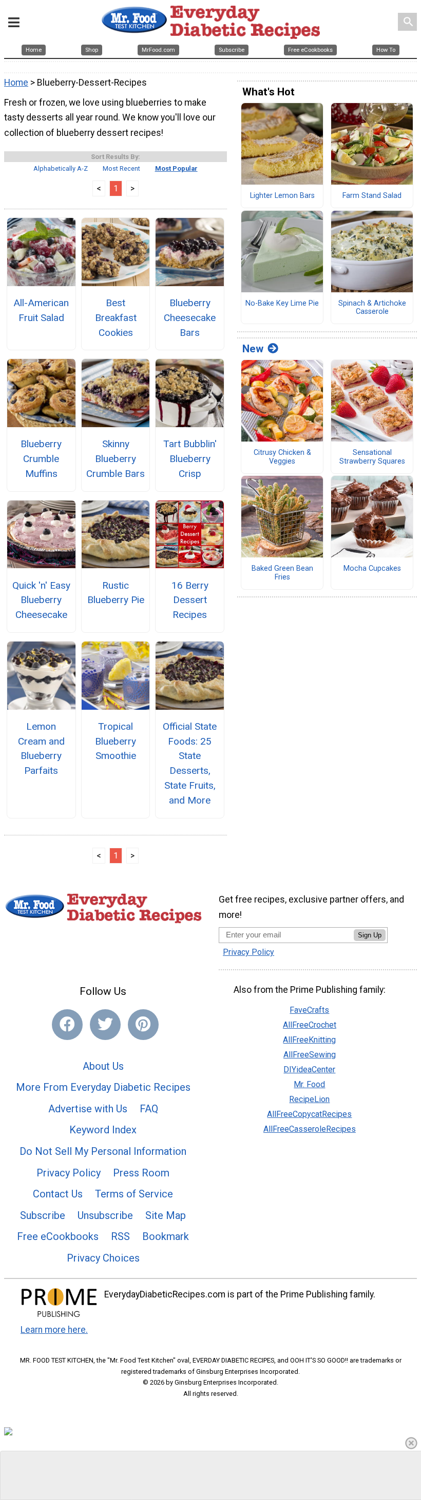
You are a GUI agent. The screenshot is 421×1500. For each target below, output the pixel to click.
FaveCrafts (309, 1010)
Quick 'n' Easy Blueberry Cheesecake (41, 600)
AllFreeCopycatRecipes (309, 1114)
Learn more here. (54, 1330)
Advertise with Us (87, 1109)
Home (16, 82)
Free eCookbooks (58, 1236)
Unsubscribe (105, 1215)
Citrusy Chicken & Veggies (282, 457)
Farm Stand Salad (371, 196)
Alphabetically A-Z (60, 168)
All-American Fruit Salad (41, 310)
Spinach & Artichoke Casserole (372, 307)
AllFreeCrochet (309, 1025)
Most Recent (121, 168)
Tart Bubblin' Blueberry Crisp (190, 458)
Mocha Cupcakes (372, 569)
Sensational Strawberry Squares (372, 457)
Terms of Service (134, 1194)
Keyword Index (103, 1130)
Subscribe (42, 1215)
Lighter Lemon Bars (282, 196)
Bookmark (165, 1236)
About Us (103, 1066)
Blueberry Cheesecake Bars (190, 317)
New (252, 349)
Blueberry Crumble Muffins (41, 458)
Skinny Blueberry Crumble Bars (115, 458)
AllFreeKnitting (309, 1040)
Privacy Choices (103, 1258)
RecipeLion (309, 1099)
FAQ (149, 1109)
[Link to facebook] (67, 1024)
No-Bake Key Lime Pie (282, 303)
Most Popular (176, 168)
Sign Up (369, 935)
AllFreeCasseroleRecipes (309, 1129)
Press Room (141, 1173)
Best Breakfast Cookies (116, 317)
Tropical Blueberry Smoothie (115, 741)
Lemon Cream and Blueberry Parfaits (41, 748)
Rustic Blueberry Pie (115, 592)
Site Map (165, 1215)
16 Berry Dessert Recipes (189, 600)
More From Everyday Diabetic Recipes (103, 1087)
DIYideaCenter (309, 1069)
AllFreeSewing (309, 1054)
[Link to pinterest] (143, 1024)
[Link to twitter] (105, 1024)
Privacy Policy (68, 1173)
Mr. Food (309, 1084)
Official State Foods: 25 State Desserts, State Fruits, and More (190, 763)
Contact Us (58, 1194)
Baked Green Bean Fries (282, 573)
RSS (120, 1236)
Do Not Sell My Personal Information (103, 1151)
